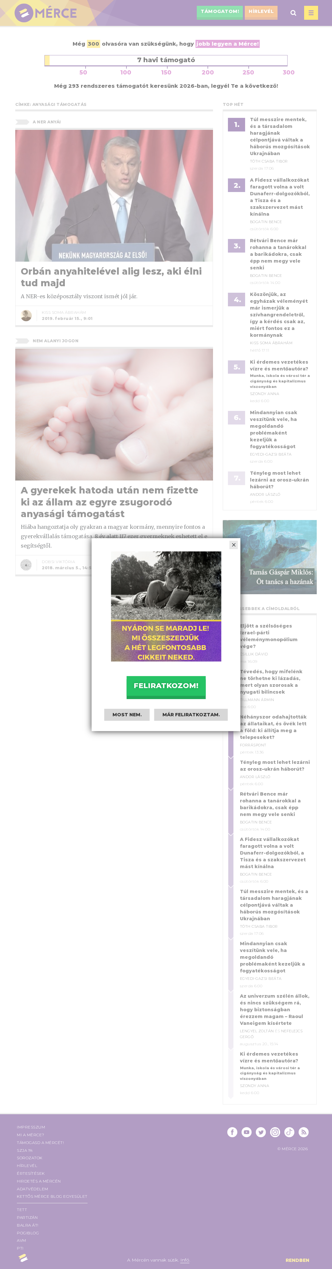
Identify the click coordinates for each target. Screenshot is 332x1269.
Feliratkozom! (166, 685)
